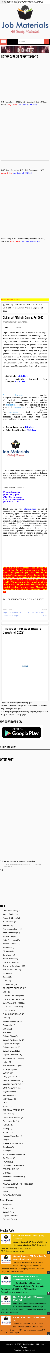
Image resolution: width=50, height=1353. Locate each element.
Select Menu (3, 42)
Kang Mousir (30, 1350)
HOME (3, 2)
